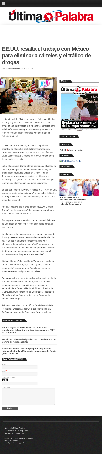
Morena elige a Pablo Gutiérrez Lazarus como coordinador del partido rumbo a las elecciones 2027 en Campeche (28, 330)
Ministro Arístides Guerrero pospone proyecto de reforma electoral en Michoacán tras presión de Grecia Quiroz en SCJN (29, 351)
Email (4, 371)
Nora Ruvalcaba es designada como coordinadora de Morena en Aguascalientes (29, 340)
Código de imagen (9, 378)
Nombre (5, 364)
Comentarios (6, 387)
